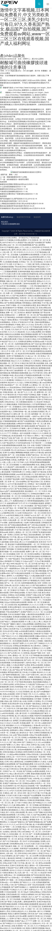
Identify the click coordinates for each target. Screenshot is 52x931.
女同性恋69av (20, 684)
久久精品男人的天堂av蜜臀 (16, 916)
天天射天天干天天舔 (37, 817)
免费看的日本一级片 (39, 727)
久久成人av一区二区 (32, 356)
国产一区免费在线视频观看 (39, 834)
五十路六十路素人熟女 (23, 802)
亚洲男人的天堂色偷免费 (12, 283)
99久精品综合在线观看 (25, 785)
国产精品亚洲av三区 (35, 481)
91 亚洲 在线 (42, 488)
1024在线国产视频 (26, 319)
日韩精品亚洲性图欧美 (21, 645)
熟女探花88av (15, 387)
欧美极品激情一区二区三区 (30, 723)
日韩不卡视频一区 (12, 305)
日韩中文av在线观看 (15, 368)
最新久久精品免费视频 (24, 624)
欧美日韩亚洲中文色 (15, 703)
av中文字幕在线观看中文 (17, 484)
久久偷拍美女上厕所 (29, 858)
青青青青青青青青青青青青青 (15, 431)
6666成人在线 (9, 925)
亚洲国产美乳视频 (7, 549)
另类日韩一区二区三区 (28, 298)
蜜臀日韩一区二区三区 (27, 315)
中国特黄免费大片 (18, 472)
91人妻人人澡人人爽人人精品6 (36, 621)
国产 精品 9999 (8, 563)
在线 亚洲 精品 (16, 776)
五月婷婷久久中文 (13, 346)
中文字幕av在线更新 (38, 573)
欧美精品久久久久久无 (14, 571)
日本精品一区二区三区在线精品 (31, 262)
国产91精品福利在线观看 (20, 573)
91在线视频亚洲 (32, 542)
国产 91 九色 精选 (42, 897)
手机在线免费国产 (27, 558)
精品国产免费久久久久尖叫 (23, 643)
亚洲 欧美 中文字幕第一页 (12, 696)
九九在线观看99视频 (27, 629)
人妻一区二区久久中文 (42, 836)
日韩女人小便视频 (36, 590)
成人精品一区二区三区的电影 (26, 766)
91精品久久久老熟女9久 (32, 923)
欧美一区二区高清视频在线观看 (16, 641)
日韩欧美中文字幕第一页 (42, 633)
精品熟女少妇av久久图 (16, 510)
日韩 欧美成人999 (24, 853)
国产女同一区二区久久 (32, 660)
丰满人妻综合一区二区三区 (14, 781)
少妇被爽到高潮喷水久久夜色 (35, 761)
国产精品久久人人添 (27, 882)
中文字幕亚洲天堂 (9, 394)
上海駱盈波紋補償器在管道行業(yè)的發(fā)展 (17, 203)
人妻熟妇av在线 (9, 860)
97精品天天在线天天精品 (26, 339)
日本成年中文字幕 (35, 708)
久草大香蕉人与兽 (23, 814)
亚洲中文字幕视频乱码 (15, 356)
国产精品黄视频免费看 (24, 764)
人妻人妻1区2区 (21, 713)
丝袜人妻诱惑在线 (25, 633)
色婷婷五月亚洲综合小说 (17, 348)
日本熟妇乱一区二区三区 (9, 718)
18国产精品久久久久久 (9, 636)
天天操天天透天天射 (20, 657)
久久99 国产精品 (42, 387)
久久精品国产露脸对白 (17, 800)
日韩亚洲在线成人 (24, 404)
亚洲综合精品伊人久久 (19, 911)
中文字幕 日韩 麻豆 (22, 530)
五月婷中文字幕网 (36, 657)
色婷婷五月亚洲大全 (35, 916)
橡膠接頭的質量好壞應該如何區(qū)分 (14, 184)
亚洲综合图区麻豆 (14, 607)
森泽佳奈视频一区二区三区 (10, 496)
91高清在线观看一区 (12, 892)
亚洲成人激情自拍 (31, 368)
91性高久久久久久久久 (25, 252)
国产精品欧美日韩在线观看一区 (30, 759)
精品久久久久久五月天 (18, 689)
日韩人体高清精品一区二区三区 (29, 831)
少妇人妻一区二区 (9, 252)
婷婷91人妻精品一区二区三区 (20, 532)
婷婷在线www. (21, 747)
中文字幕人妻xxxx (16, 537)
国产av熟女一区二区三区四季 (27, 855)
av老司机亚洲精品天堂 (14, 515)
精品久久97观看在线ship (31, 826)
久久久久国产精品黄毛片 (25, 288)
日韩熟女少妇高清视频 (16, 595)
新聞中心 (26, 58)
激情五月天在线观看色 (40, 317)
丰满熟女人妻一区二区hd (12, 793)
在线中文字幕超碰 (42, 496)
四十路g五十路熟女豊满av (31, 892)
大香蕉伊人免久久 (27, 897)
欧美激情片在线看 (23, 416)
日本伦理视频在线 (44, 339)
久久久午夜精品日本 (41, 925)
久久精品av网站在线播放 (16, 754)
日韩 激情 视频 (21, 708)
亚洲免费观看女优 (28, 496)
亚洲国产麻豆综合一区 (34, 455)
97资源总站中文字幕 (19, 269)
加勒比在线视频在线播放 (37, 295)
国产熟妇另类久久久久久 (12, 906)
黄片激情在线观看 (28, 426)
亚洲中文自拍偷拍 (16, 358)
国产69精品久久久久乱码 (12, 923)
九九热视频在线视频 (10, 262)
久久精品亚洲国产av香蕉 (20, 665)
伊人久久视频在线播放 (8, 404)
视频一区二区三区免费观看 (13, 740)
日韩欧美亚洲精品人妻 (32, 382)
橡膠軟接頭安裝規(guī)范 (9, 189)
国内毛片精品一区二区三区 (36, 662)
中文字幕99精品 (9, 317)
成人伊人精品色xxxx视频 (24, 715)
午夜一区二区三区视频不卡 (34, 686)
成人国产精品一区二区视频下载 (14, 508)
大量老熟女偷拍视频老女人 (10, 810)
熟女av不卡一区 (38, 486)
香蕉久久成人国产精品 (11, 670)
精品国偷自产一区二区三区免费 (16, 385)
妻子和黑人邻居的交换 (40, 264)
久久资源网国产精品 (20, 575)
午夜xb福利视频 (34, 348)
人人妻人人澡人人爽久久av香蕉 (20, 517)
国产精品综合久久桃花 (37, 706)
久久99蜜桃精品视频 (39, 877)
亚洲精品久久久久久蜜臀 (41, 648)
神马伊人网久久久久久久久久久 (28, 249)
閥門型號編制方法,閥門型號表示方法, (14, 198)
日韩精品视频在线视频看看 (28, 904)
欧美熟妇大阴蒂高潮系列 (37, 269)
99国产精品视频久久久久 (30, 479)
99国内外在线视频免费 (42, 715)
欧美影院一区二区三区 (24, 925)
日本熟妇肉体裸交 (9, 788)
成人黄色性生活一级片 (24, 732)
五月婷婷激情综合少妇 (11, 476)
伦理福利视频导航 (29, 336)
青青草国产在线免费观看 (29, 848)
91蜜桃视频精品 (37, 679)
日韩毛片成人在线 (19, 701)
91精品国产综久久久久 (8, 341)
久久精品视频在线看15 (31, 566)
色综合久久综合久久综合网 (16, 447)
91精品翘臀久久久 (11, 619)
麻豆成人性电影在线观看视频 (29, 839)
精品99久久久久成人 (15, 382)
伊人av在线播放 (44, 742)
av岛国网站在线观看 (10, 829)
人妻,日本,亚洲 (45, 674)
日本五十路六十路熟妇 (38, 530)
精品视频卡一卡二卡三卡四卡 (36, 491)
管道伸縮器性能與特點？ (9, 201)
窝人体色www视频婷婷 (23, 749)
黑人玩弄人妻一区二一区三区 (26, 872)
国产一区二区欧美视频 (16, 455)
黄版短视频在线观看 (26, 636)
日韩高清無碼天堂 (28, 387)
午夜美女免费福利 (42, 421)
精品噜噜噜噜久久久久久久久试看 (30, 604)
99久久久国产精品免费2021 (16, 295)
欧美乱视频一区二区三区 (18, 834)
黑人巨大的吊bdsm (18, 450)
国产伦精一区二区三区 (21, 438)
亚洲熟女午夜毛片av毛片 (12, 609)
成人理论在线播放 (39, 440)
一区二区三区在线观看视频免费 (12, 290)
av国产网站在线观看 (20, 735)
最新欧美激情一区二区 (8, 353)
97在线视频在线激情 (36, 503)
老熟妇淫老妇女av (15, 336)
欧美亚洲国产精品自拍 (35, 266)
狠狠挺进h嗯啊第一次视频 (23, 677)
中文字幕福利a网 (35, 327)
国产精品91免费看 (11, 727)
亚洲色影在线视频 (19, 616)
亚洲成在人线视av (41, 677)
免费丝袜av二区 (10, 875)
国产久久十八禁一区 (28, 392)
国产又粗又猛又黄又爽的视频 (35, 571)
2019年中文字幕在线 (14, 556)
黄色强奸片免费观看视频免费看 (19, 544)
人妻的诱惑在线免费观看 (35, 614)
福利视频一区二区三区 (39, 414)
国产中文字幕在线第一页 (12, 841)
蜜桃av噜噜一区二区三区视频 (27, 805)
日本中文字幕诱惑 (7, 247)
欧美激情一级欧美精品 (32, 703)
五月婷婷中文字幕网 (17, 428)
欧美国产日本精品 (18, 310)
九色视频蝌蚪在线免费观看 (29, 254)
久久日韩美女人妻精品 (39, 361)
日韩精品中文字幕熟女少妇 (34, 730)
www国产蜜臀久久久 (7, 744)
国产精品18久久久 (23, 457)
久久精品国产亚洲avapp (35, 684)
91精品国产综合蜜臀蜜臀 (31, 795)
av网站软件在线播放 (24, 423)
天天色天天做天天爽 (25, 836)
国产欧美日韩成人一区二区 (31, 670)
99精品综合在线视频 (12, 334)
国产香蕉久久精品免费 (12, 901)
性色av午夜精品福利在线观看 (15, 602)
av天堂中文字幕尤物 (24, 824)
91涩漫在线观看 (37, 370)
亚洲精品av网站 (28, 783)
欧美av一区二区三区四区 (14, 377)
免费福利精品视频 (36, 329)
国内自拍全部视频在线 (41, 807)
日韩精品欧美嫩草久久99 (40, 493)
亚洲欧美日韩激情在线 (29, 274)
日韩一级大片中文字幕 (30, 793)
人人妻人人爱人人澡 (7, 462)
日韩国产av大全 (22, 327)
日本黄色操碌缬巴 (18, 662)
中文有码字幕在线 (13, 807)
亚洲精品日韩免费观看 (29, 346)
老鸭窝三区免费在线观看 (22, 720)
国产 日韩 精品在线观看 (36, 525)
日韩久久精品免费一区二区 (13, 520)
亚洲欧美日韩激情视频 (35, 800)
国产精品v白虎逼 (35, 527)
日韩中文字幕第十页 (23, 694)
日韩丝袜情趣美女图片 (8, 276)
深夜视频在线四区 (26, 402)
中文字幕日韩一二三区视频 (41, 443)
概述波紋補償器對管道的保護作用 (12, 206)
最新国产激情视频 (32, 312)
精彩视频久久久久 (13, 725)
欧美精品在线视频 (11, 648)
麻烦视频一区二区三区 (8, 839)
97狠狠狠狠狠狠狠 (9, 421)
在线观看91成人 (6, 411)
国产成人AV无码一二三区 (26, 539)
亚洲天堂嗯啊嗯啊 (13, 897)
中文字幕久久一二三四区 (22, 264)
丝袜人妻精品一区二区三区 (18, 655)
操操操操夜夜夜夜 (17, 491)
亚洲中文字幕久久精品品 (18, 918)
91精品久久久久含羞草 (39, 433)
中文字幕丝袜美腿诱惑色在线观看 (38, 351)
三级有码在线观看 (29, 283)
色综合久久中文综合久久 (13, 278)
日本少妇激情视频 (34, 508)
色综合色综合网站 (29, 607)
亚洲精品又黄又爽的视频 (13, 365)
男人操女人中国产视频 (34, 812)
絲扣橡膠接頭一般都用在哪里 (18, 179)
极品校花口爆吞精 (14, 858)
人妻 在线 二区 (11, 853)
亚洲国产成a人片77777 (23, 921)
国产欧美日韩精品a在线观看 (25, 488)
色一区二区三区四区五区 (31, 906)
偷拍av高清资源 (15, 580)
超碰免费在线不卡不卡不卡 (17, 503)
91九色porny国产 (27, 561)
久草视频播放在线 (44, 766)
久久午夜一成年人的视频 (35, 467)
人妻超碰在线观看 (17, 621)
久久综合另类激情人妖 (24, 691)
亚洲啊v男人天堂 (17, 909)
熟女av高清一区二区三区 (27, 409)
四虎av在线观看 (9, 694)
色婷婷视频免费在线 (22, 344)
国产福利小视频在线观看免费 (28, 788)
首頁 (19, 58)
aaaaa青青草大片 (22, 860)
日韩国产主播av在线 (33, 595)
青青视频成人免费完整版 (31, 303)
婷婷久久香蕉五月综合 (40, 853)
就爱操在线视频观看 (43, 459)
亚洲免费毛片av (30, 293)
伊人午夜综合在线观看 (19, 798)
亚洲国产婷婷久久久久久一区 (32, 612)
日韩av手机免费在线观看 (38, 735)
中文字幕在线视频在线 (14, 660)
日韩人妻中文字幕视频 (29, 568)
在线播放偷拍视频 (23, 875)
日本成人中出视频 (29, 672)
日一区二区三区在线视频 (9, 464)
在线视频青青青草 (14, 397)
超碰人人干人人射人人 (23, 247)
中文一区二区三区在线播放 (23, 505)
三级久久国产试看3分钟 (29, 674)
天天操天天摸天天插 (33, 592)
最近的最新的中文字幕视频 (13, 307)
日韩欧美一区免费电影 (40, 720)
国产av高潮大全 (14, 653)
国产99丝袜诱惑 (30, 281)
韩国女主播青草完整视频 (17, 913)
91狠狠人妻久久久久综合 (24, 324)
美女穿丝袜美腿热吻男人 (41, 880)
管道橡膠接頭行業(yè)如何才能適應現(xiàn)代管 (18, 208)
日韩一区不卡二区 (18, 351)
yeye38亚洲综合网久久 (37, 257)
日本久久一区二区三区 (12, 399)
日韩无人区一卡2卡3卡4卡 (16, 756)
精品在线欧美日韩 (38, 271)
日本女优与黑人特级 (10, 631)
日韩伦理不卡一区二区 (34, 851)
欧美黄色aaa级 (38, 341)
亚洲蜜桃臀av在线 (25, 440)
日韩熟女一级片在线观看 (21, 433)
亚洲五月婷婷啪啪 (16, 686)
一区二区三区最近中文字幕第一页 (16, 590)
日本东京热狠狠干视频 (16, 614)
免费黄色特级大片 (19, 501)
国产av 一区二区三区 (12, 583)
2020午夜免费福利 (7, 324)
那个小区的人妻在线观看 (15, 812)
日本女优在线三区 (31, 307)
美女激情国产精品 (28, 899)
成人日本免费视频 (31, 638)
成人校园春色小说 (39, 498)
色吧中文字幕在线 (37, 452)
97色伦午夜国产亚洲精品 (26, 394)
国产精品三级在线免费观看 (31, 534)
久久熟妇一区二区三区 (33, 909)
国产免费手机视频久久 (20, 887)
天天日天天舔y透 (10, 257)
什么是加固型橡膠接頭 (8, 186)
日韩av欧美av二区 (11, 402)
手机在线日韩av (20, 266)
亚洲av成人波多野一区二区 (32, 650)
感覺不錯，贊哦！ (9, 174)
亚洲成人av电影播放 (29, 737)
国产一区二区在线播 (10, 254)
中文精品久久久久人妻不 (18, 889)
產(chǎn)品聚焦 (38, 58)
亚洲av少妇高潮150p (11, 629)
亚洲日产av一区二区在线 (12, 771)
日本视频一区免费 (41, 699)
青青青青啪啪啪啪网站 (35, 501)
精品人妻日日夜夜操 (22, 679)
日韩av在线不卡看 (9, 863)
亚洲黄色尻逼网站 (25, 341)
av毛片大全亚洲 (15, 790)
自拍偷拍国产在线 (25, 778)
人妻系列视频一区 (7, 418)
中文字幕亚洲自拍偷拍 (31, 556)
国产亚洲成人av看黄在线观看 (34, 771)
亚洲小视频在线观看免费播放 (33, 406)
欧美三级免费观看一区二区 (19, 370)
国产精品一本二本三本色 (28, 829)
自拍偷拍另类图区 (38, 411)
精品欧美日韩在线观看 (26, 353)
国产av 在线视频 (22, 817)
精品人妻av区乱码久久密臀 (19, 773)
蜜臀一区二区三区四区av (15, 312)
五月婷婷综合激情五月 (23, 549)
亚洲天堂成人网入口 (17, 542)
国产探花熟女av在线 (13, 566)
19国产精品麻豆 (14, 558)
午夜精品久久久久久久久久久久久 (27, 380)
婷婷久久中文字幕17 (43, 288)
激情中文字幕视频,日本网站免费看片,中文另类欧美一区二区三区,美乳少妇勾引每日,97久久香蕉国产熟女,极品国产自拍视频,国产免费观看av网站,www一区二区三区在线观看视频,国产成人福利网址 (25, 26)
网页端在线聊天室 (14, 672)
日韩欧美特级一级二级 (11, 392)
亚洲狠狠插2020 (16, 469)
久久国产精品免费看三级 (40, 814)
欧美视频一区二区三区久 (22, 667)
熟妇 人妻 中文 (26, 807)
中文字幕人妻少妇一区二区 (27, 863)
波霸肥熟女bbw (40, 624)
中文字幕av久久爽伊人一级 (33, 435)
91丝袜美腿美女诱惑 (28, 305)
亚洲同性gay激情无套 (39, 438)
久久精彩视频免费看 (27, 464)
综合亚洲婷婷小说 (33, 450)
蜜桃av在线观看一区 (42, 696)
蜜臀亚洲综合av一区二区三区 (34, 776)
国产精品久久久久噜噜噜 (33, 377)
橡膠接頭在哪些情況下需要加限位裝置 (14, 194)
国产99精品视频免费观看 (17, 525)
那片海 (37, 70)
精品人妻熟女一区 (31, 865)
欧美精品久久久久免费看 (9, 848)
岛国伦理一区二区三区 (37, 918)
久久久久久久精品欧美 (16, 332)
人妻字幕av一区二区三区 (9, 300)
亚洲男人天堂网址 (34, 701)
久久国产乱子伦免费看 (35, 689)
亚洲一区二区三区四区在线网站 (28, 554)
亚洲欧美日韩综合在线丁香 (10, 650)
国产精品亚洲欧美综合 (32, 520)
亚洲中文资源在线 (17, 865)
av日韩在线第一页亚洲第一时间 (39, 756)
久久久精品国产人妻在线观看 (14, 467)
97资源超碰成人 (27, 725)
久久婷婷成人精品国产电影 (31, 653)
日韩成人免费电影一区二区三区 (23, 459)
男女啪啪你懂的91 (41, 286)
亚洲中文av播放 (9, 452)
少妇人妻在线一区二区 (19, 706)
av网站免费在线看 (9, 339)
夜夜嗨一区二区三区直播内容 (38, 602)
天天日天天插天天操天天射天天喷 (37, 843)
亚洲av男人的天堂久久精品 (14, 585)
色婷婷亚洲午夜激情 (37, 887)
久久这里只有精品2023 (23, 513)
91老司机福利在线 (23, 443)
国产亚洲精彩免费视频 (12, 303)
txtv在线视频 (33, 798)
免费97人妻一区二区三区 (35, 551)
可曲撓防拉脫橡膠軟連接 (9, 191)
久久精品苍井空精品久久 (20, 493)
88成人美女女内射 (26, 300)
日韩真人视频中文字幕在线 (36, 472)
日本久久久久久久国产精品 (37, 431)
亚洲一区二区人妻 (39, 423)
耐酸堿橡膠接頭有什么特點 (17, 177)
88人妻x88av (23, 257)
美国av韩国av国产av (14, 597)
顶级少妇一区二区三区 (14, 281)
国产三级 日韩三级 (44, 283)
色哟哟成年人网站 (16, 730)
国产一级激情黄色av (12, 568)
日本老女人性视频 (36, 641)
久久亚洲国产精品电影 (11, 479)
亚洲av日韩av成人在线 (32, 868)
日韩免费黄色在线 (16, 843)
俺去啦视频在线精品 (40, 682)
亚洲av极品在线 (25, 769)
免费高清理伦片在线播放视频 (37, 510)
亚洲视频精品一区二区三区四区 (30, 578)
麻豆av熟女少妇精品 (16, 638)
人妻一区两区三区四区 (11, 534)
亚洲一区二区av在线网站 (17, 481)
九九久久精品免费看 (33, 332)
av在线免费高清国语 (26, 631)
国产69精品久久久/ (40, 802)
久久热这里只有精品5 (42, 402)
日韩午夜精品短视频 (17, 592)
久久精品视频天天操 (30, 609)
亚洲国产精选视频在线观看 (26, 389)
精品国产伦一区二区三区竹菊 (26, 563)
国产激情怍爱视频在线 (11, 674)
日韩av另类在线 (32, 754)
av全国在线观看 (19, 551)
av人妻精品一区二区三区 (38, 385)
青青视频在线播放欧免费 (33, 278)
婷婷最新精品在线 (44, 298)
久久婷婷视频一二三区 (24, 286)
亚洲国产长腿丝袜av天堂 (12, 783)
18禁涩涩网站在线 (38, 870)
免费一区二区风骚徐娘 (14, 293)
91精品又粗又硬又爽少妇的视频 (32, 363)
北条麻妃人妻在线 (9, 831)
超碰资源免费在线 (15, 522)
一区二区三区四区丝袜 (40, 544)
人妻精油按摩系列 (29, 901)
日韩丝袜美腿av (9, 752)
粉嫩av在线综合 (43, 546)
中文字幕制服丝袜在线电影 (39, 655)
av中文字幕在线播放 (7, 286)
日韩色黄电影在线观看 (32, 365)
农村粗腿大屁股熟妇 (23, 317)
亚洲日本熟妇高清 (43, 901)
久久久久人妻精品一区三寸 (38, 747)
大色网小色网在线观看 (31, 522)
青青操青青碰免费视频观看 (39, 462)
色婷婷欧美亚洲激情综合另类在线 (32, 619)
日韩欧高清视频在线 (29, 397)
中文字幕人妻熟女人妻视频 (25, 819)
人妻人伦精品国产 (24, 587)
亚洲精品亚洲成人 (41, 319)
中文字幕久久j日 (22, 462)
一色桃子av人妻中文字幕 (40, 416)
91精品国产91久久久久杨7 (21, 498)
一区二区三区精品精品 (23, 259)
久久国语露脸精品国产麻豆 (38, 713)
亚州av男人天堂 (41, 324)
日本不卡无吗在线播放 (30, 841)
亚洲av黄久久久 (30, 358)
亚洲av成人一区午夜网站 (20, 877)
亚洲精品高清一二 (11, 315)
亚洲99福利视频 (24, 271)
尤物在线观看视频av (42, 322)
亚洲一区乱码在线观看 (35, 884)
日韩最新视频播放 (26, 699)
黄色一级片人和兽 (23, 744)
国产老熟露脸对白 (29, 399)
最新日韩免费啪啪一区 (8, 759)
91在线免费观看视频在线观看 (11, 445)
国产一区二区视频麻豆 (12, 406)
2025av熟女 (4, 865)
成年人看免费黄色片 (17, 851)
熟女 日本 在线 (28, 445)
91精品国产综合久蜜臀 (14, 868)
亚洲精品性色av (25, 648)
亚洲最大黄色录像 (42, 718)
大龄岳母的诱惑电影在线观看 (26, 546)
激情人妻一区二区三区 (21, 414)
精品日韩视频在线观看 (29, 334)
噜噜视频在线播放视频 (19, 373)
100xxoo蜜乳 (31, 781)
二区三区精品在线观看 (29, 476)
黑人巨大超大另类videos (9, 769)
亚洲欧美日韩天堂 (21, 711)
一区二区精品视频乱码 (42, 846)
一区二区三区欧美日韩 (32, 740)
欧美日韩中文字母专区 (40, 247)
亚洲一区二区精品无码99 (32, 469)
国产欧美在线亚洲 (38, 875)
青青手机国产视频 (44, 409)
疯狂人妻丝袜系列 (34, 616)
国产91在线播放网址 (32, 290)
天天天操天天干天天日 (19, 329)
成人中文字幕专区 (36, 373)
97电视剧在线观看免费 (32, 375)
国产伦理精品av (20, 884)
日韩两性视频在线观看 (8, 904)
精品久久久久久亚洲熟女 (20, 361)
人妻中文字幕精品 (33, 428)
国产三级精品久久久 (41, 643)
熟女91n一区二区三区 (40, 549)
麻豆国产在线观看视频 (25, 421)
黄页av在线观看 (45, 274)
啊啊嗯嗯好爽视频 (22, 452)
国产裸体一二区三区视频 (12, 826)
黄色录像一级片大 (36, 911)
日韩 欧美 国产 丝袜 (34, 913)
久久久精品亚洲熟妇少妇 (38, 711)
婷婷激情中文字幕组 (12, 561)
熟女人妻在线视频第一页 (30, 810)
